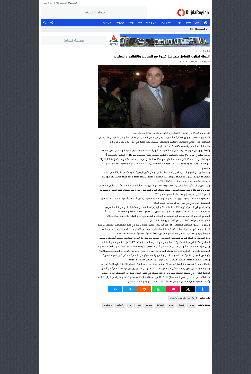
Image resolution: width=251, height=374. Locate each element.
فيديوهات (119, 22)
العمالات (160, 305)
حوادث (179, 22)
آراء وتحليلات (165, 22)
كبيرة (138, 305)
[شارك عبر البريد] (173, 289)
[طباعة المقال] (115, 289)
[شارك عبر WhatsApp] (159, 289)
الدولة (171, 305)
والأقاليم (120, 305)
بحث (44, 22)
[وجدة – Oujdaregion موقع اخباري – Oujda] (178, 13)
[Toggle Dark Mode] (52, 22)
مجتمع (188, 22)
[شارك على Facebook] (202, 289)
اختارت (191, 305)
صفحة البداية (205, 22)
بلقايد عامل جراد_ (186, 29)
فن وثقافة (151, 22)
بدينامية (149, 305)
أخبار (197, 22)
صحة (140, 22)
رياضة (131, 22)
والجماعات (108, 305)
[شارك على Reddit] (144, 289)
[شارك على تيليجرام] (129, 289)
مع (130, 305)
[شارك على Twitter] (188, 289)
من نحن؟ (107, 22)
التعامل (181, 305)
